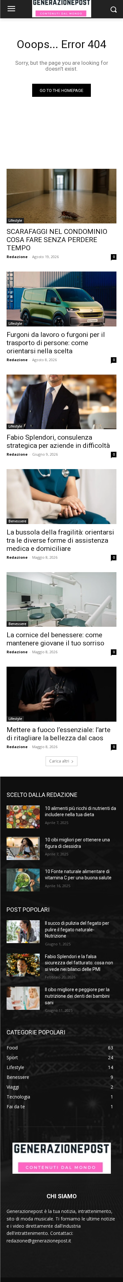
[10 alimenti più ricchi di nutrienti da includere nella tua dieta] (23, 816)
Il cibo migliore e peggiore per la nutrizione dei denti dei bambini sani (77, 996)
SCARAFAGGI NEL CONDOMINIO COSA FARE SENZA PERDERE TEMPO (57, 240)
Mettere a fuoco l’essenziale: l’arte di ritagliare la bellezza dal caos (59, 734)
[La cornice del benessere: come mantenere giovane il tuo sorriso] (61, 599)
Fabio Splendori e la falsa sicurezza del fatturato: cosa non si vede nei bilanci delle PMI (79, 963)
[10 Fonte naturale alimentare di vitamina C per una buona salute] (23, 880)
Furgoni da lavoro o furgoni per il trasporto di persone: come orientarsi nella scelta (56, 343)
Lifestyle (15, 220)
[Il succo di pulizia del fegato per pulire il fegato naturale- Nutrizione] (23, 931)
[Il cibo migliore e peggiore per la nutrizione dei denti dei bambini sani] (23, 998)
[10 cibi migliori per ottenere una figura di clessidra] (23, 848)
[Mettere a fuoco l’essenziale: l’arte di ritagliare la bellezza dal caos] (61, 694)
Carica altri (59, 761)
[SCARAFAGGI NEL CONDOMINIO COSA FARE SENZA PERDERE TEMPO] (61, 196)
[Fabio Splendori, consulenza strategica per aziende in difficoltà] (61, 402)
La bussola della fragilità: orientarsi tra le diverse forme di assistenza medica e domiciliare (60, 540)
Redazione (17, 256)
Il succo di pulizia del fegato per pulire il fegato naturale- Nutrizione (77, 930)
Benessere (17, 521)
